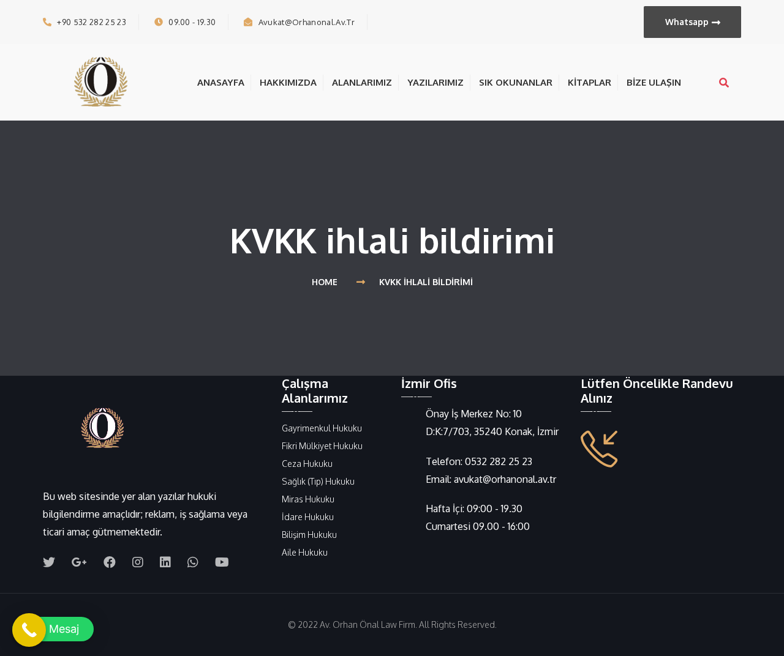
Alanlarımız (362, 82)
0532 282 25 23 (498, 461)
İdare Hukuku (308, 517)
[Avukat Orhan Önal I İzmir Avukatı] (104, 81)
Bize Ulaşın (654, 82)
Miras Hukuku (308, 499)
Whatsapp (687, 22)
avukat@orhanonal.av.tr (306, 22)
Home (327, 282)
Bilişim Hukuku (309, 534)
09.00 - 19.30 (192, 22)
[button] (53, 629)
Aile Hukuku (305, 552)
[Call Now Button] (29, 630)
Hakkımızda (288, 82)
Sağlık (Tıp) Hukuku (318, 481)
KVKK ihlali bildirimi (426, 282)
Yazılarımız (435, 82)
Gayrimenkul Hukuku (322, 428)
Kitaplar (589, 82)
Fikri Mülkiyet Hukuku (322, 446)
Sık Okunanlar (515, 82)
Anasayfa (220, 82)
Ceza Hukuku (307, 463)
